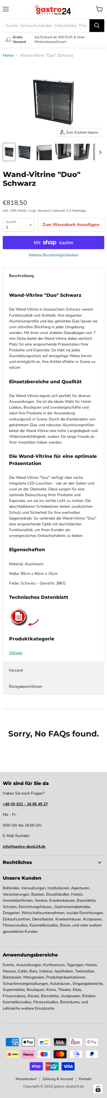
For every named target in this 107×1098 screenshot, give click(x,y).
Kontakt (85, 1079)
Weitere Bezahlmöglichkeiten (53, 255)
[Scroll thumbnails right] (99, 152)
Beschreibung (21, 275)
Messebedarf (26, 1079)
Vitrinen (15, 653)
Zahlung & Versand (58, 1079)
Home (8, 55)
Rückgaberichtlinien (25, 686)
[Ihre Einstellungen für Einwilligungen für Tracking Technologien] (98, 1089)
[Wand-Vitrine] (9, 152)
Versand (16, 670)
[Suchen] (96, 25)
